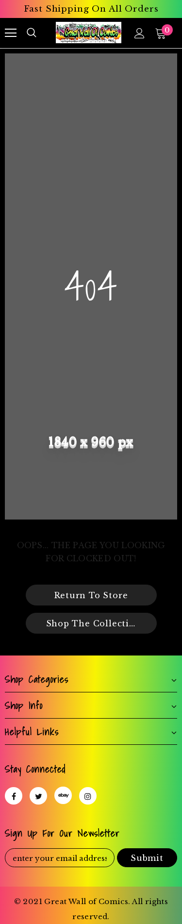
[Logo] (88, 32)
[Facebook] (13, 796)
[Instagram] (88, 796)
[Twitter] (38, 796)
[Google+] (63, 795)
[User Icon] (139, 33)
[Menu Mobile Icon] (11, 33)
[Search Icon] (31, 33)
